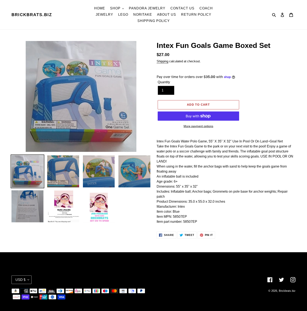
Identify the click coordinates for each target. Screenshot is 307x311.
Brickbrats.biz (31, 14)
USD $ (20, 280)
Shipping (162, 61)
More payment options (198, 126)
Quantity (164, 82)
